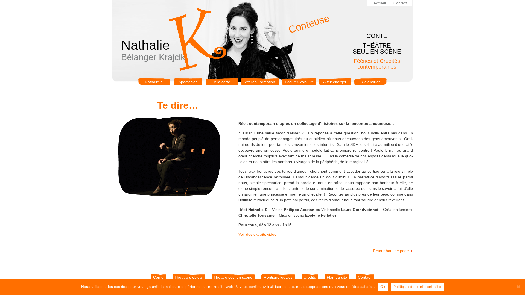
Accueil (380, 3)
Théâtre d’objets (188, 277)
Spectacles (188, 82)
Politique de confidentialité (417, 286)
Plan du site (337, 277)
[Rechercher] (410, 3)
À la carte (222, 82)
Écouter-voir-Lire (299, 82)
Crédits (310, 277)
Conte (158, 277)
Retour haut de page (391, 251)
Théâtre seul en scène (233, 277)
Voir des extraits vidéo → (259, 234)
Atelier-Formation (260, 82)
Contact (400, 3)
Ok (382, 286)
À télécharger (334, 82)
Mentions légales (278, 277)
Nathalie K (154, 82)
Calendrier (371, 82)
